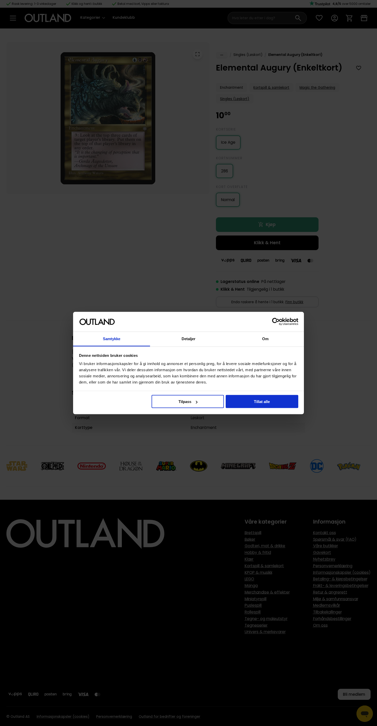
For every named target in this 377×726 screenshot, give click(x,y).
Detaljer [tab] (189, 338)
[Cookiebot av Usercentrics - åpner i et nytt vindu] (275, 322)
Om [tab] (265, 338)
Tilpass (184, 401)
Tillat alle (262, 401)
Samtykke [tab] (112, 338)
